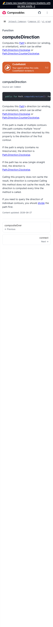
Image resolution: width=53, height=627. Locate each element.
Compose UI (34, 21)
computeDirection (14, 82)
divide (41, 203)
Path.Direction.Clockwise (16, 50)
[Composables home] (13, 12)
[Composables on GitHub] (39, 12)
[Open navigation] (4, 21)
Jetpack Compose (17, 21)
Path (21, 42)
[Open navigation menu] (47, 12)
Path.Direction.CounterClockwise (20, 53)
